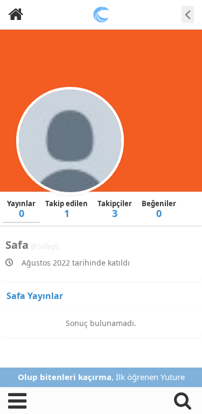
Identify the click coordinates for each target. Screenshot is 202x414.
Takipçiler (114, 209)
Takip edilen (66, 209)
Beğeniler (159, 209)
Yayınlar (21, 209)
